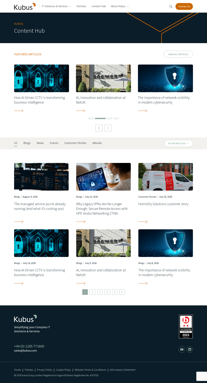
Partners (81, 6)
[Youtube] (182, 349)
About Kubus (118, 6)
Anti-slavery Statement (122, 369)
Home (17, 369)
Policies (29, 369)
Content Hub (98, 6)
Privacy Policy (44, 369)
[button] (99, 128)
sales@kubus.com (25, 350)
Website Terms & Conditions (90, 369)
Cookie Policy (63, 369)
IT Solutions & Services (55, 6)
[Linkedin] (190, 349)
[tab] (15, 143)
